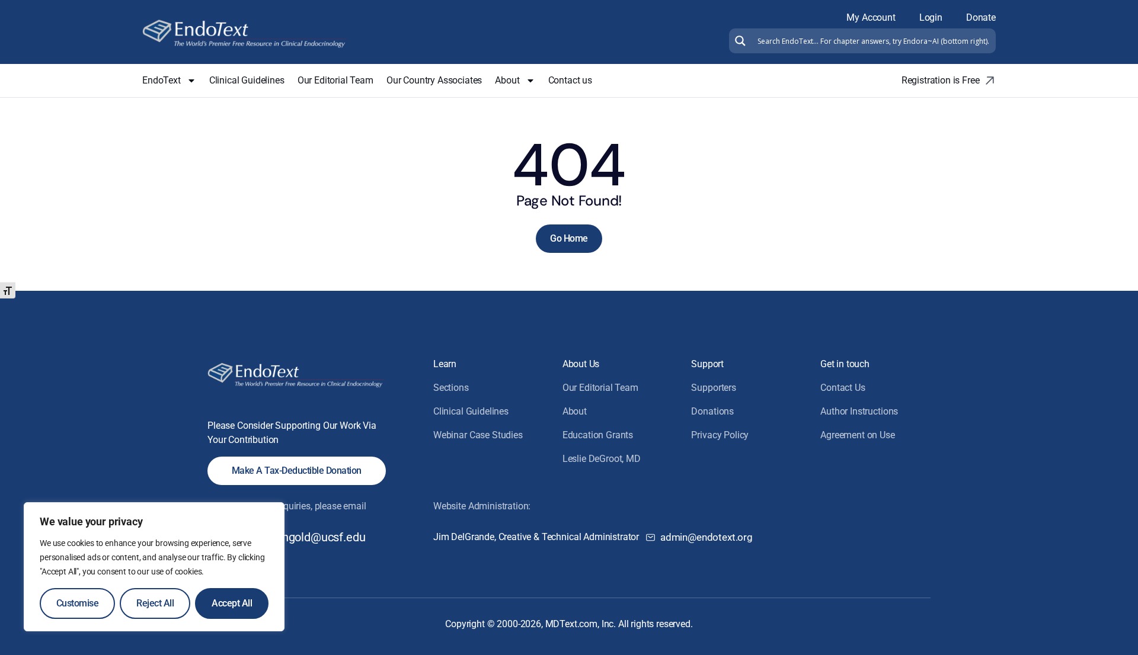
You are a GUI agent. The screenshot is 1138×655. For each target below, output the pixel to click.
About (507, 80)
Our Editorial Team (335, 80)
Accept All (232, 603)
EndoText (161, 80)
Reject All (155, 603)
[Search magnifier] (739, 41)
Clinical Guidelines (246, 80)
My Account (870, 17)
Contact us (570, 80)
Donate (981, 17)
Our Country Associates (434, 80)
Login (930, 17)
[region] (154, 566)
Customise (77, 603)
